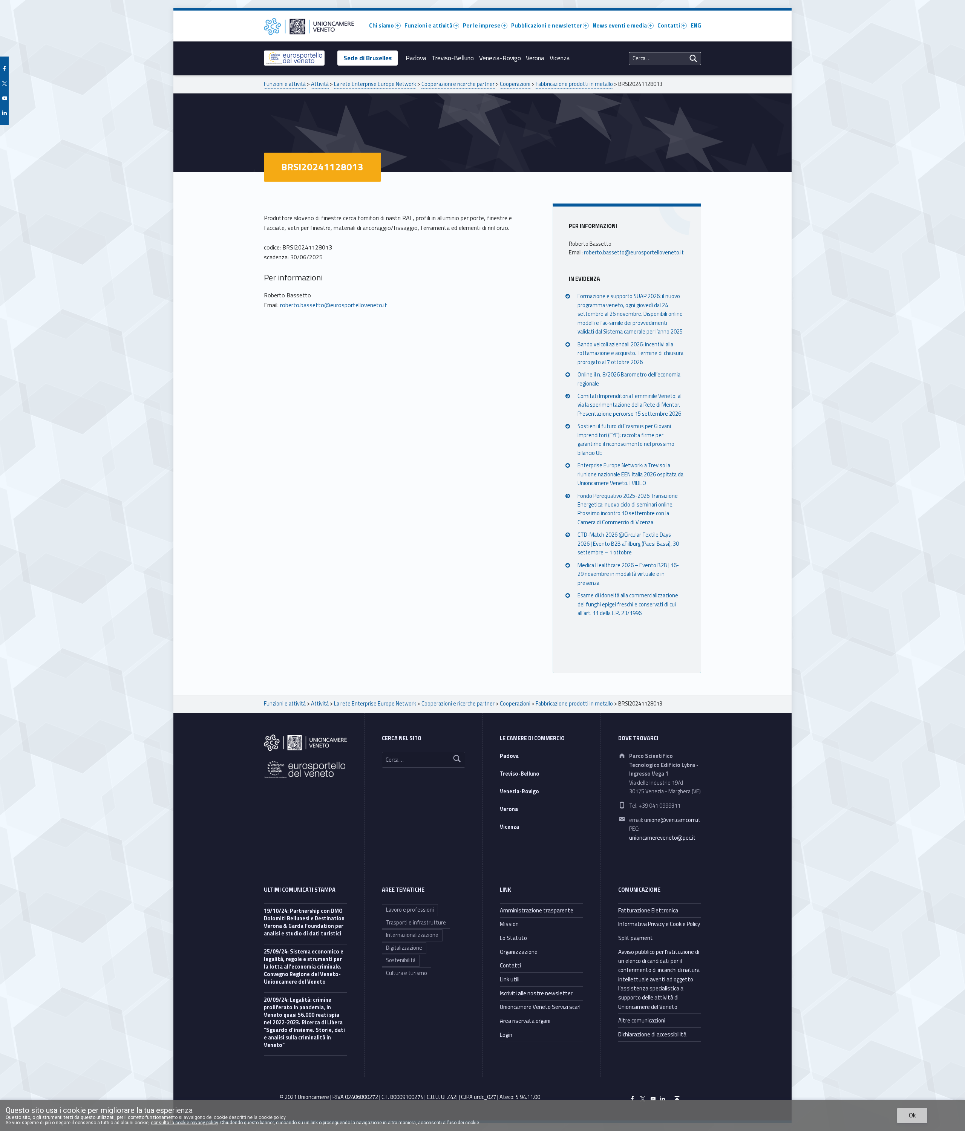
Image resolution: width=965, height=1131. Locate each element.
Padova (416, 58)
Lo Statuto (513, 938)
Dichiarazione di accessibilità (652, 1034)
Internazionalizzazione (412, 935)
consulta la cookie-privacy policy (184, 1122)
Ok (912, 1115)
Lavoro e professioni (410, 910)
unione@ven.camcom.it (672, 820)
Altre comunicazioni (641, 1020)
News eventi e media (620, 25)
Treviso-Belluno (453, 58)
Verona (535, 58)
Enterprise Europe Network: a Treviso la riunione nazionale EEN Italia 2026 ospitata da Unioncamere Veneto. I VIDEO (630, 474)
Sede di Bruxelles (367, 58)
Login (506, 1034)
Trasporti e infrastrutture (416, 922)
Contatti (668, 25)
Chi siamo (381, 25)
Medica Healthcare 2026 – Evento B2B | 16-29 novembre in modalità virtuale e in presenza (628, 574)
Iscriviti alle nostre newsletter (536, 993)
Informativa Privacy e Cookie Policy (659, 924)
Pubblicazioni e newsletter (546, 25)
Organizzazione (519, 951)
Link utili (509, 979)
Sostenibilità (400, 960)
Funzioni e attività (428, 25)
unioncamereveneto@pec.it (662, 838)
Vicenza (560, 58)
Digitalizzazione (404, 948)
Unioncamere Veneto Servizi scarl (540, 1006)
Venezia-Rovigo (500, 58)
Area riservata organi (525, 1020)
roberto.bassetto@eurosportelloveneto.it (333, 304)
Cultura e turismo (406, 973)
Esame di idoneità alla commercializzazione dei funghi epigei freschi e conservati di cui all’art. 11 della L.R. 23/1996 (627, 604)
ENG (696, 25)
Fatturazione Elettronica (648, 910)
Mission (509, 924)
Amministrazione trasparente (536, 910)
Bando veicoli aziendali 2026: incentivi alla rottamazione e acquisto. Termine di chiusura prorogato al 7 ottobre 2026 (630, 353)
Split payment (635, 938)
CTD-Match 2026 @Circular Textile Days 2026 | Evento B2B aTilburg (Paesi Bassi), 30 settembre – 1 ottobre (628, 544)
